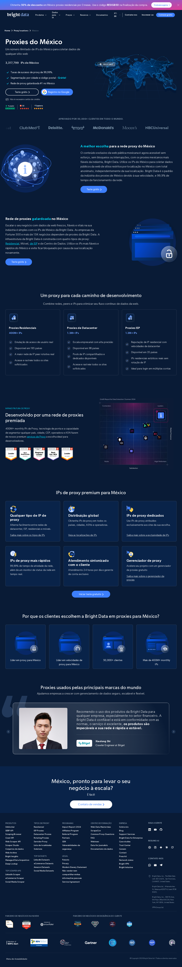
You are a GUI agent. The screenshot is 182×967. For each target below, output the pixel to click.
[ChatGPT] (149, 847)
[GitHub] (161, 829)
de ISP (34, 243)
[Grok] (172, 847)
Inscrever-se (147, 15)
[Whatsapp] (149, 865)
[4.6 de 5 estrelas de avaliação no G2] (24, 107)
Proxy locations (21, 30)
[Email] (155, 865)
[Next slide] (174, 732)
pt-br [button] (115, 14)
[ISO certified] (132, 942)
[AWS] (9, 923)
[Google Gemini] (161, 847)
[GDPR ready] (152, 942)
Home (7, 30)
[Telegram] (161, 865)
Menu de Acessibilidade (16, 959)
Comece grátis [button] (165, 15)
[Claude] (166, 847)
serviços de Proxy (36, 436)
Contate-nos (131, 15)
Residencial (12, 243)
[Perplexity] (155, 847)
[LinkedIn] (149, 829)
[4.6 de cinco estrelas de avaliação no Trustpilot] (10, 107)
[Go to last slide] (8, 732)
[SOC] (113, 942)
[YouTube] (155, 829)
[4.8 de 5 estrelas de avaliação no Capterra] (38, 107)
